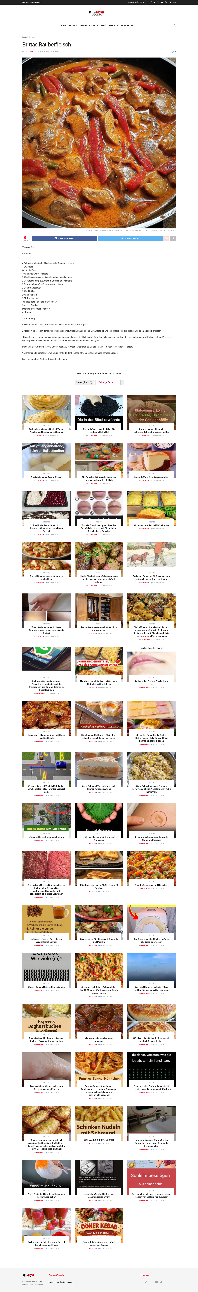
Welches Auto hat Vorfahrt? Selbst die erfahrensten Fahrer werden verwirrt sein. (46, 789)
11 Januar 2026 (106, 1249)
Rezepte (73, 25)
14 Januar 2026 (53, 1152)
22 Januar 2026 (106, 844)
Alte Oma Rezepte (35, 1282)
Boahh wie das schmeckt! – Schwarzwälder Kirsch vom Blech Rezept (46, 528)
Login (173, 2)
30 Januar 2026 (158, 688)
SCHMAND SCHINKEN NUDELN (99, 1140)
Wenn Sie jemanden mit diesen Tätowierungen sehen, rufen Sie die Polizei (46, 630)
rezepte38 (29, 52)
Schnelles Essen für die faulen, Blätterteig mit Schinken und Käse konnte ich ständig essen (151, 738)
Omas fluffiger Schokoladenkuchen (151, 477)
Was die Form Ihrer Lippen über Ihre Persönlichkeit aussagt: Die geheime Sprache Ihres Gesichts (99, 528)
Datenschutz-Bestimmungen (33, 2)
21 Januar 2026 (53, 897)
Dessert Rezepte (89, 25)
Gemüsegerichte (109, 25)
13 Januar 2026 (106, 1200)
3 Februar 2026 (105, 634)
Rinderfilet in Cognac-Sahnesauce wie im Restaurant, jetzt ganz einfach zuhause (99, 579)
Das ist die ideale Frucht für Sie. (46, 477)
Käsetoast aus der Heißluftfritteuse (151, 525)
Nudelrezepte (128, 25)
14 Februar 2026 (53, 535)
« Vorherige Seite (105, 382)
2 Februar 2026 (53, 693)
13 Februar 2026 (105, 586)
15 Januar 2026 (53, 1093)
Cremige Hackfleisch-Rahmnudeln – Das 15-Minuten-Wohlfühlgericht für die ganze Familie (99, 990)
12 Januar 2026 (53, 1249)
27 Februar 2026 (53, 436)
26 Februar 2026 (105, 436)
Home (63, 25)
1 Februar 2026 (105, 688)
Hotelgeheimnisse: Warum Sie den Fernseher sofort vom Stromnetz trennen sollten (151, 1143)
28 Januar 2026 (158, 744)
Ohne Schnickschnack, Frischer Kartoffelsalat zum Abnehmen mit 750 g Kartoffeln (151, 789)
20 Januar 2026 (158, 889)
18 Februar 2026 (158, 481)
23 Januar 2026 (53, 841)
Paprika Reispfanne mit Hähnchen (151, 885)
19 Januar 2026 (53, 1045)
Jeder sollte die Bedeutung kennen (46, 837)
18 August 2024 (43, 52)
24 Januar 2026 (106, 792)
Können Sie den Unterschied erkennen (46, 987)
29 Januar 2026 (106, 741)
